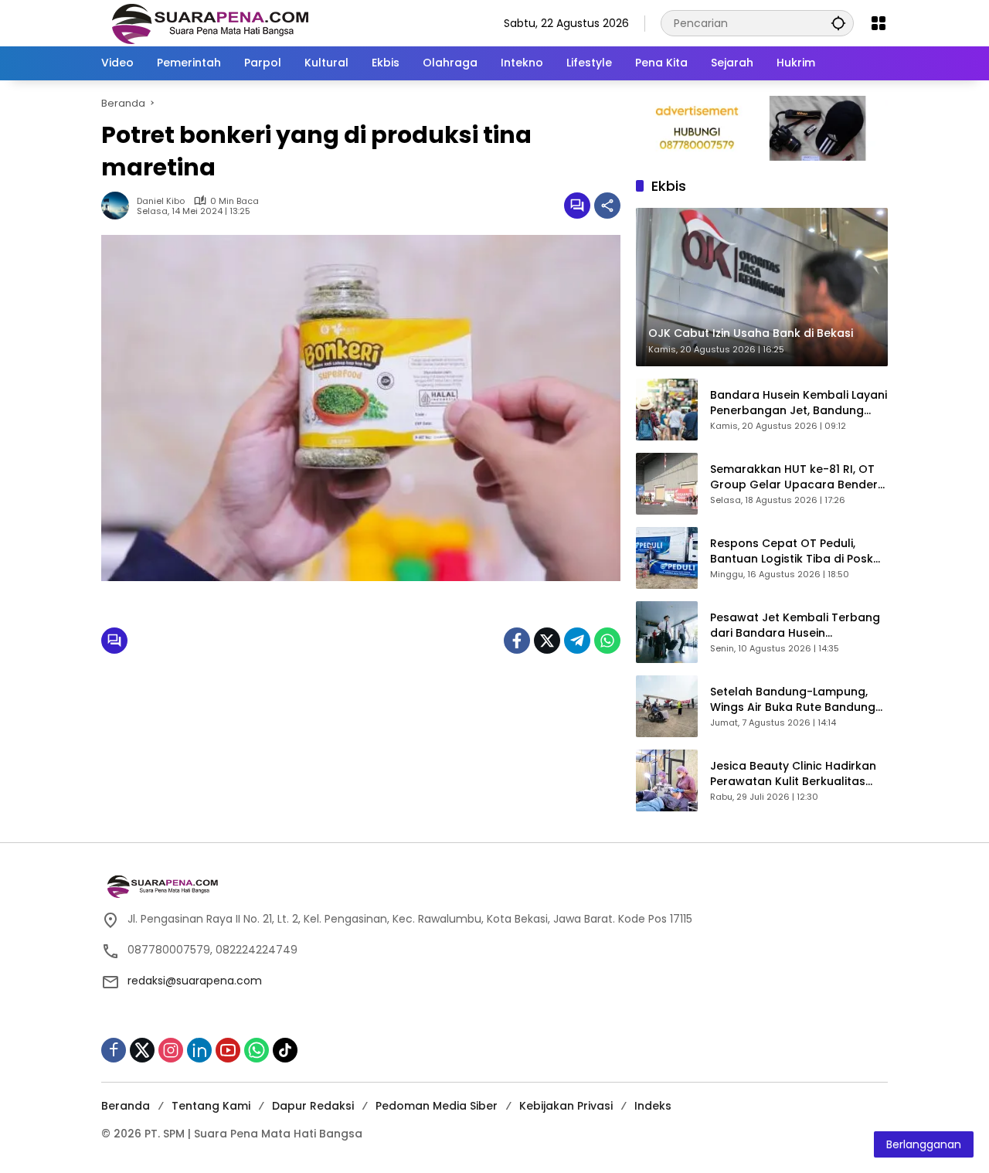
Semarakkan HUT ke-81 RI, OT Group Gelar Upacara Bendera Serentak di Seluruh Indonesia (797, 477)
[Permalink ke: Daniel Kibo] (119, 205)
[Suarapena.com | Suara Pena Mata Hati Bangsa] (210, 22)
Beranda (125, 1106)
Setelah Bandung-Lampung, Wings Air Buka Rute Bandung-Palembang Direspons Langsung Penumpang (796, 700)
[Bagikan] (607, 205)
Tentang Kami (211, 1106)
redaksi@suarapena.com (194, 980)
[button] (838, 23)
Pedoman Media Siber (437, 1106)
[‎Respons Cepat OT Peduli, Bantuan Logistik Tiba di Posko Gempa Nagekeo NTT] (667, 558)
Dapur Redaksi (313, 1106)
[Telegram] (577, 640)
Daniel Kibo (161, 201)
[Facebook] (517, 640)
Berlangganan (923, 1144)
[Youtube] (228, 1050)
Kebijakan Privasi (566, 1106)
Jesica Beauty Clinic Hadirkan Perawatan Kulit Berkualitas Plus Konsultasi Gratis (793, 774)
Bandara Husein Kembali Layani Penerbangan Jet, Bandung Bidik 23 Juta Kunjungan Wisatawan (798, 403)
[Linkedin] (199, 1050)
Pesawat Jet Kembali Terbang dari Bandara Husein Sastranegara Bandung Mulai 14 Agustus (795, 625)
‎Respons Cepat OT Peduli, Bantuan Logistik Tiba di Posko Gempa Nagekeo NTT (795, 551)
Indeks (652, 1106)
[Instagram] (170, 1050)
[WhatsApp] (607, 640)
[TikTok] (285, 1050)
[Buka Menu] (878, 23)
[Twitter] (547, 640)
